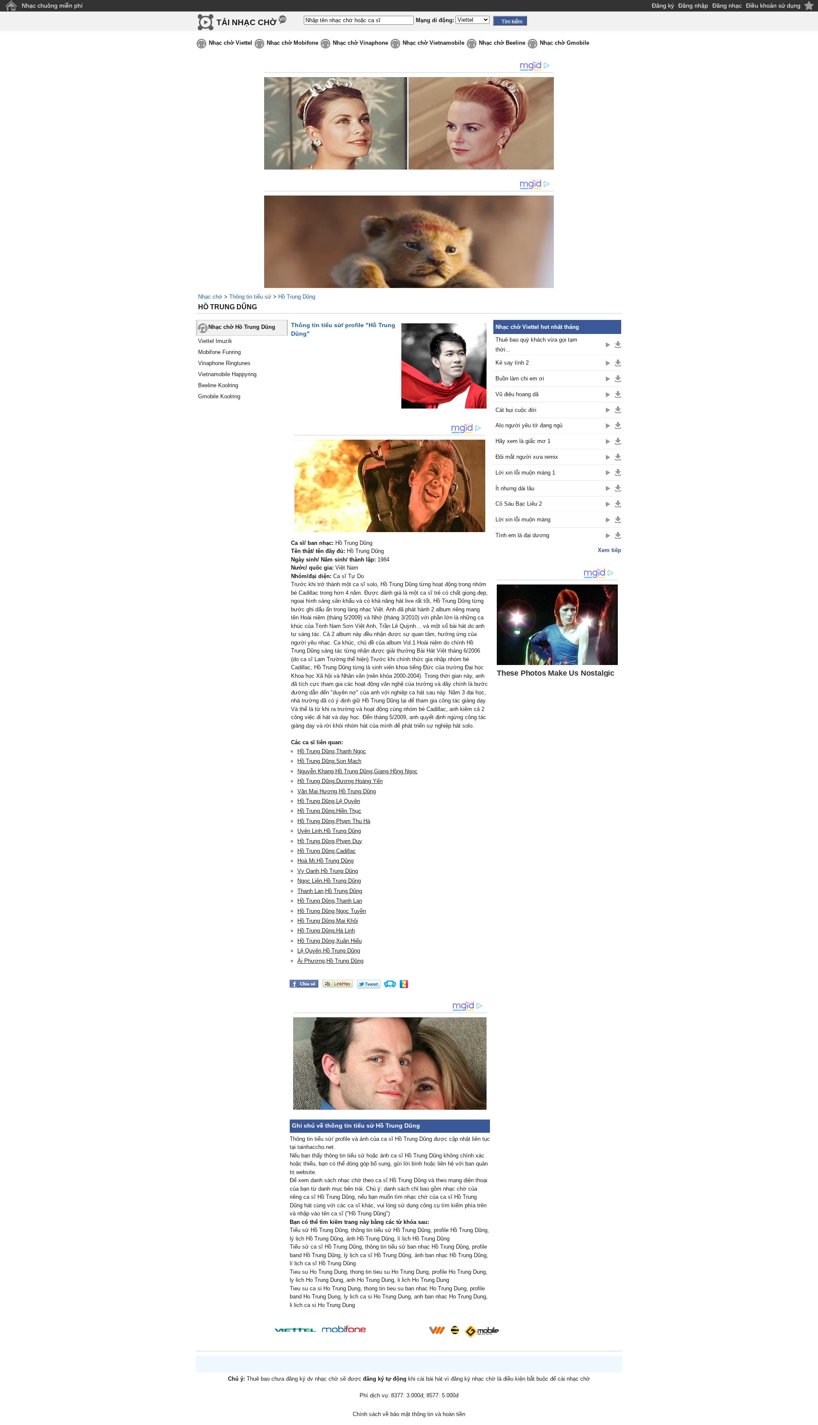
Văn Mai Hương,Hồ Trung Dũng (336, 791)
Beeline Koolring (218, 385)
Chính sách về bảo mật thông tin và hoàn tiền (409, 1414)
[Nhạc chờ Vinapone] (397, 1332)
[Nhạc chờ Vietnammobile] (436, 1330)
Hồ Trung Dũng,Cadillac (326, 851)
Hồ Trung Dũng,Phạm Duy (329, 841)
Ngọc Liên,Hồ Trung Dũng (329, 881)
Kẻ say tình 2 (512, 363)
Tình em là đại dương (522, 535)
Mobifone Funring (219, 352)
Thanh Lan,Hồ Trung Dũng (329, 891)
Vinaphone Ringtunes (224, 363)
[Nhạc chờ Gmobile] (481, 1331)
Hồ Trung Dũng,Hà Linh (326, 930)
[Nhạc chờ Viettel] (295, 1329)
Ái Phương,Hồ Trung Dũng (330, 961)
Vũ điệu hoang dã (517, 394)
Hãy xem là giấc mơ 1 (522, 441)
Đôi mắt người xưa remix (526, 457)
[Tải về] (618, 344)
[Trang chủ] (10, 6)
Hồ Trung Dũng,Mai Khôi (327, 921)
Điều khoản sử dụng (773, 5)
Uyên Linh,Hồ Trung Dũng (329, 831)
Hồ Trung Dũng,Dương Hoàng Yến (340, 781)
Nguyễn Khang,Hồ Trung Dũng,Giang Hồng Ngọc (357, 771)
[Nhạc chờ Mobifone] (344, 1329)
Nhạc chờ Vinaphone (360, 43)
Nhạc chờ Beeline (502, 43)
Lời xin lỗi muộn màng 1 (525, 472)
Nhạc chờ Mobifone (292, 43)
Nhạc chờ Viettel (230, 43)
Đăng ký (663, 5)
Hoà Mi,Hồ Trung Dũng (325, 861)
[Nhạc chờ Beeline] (454, 1330)
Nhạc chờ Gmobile (564, 43)
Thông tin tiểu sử (250, 297)
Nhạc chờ (210, 297)
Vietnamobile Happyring (227, 374)
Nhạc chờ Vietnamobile (433, 43)
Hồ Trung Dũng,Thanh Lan (329, 901)
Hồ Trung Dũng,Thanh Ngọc (331, 751)
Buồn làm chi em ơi (519, 378)
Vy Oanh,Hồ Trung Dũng (327, 871)
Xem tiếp (609, 550)
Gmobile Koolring (219, 396)
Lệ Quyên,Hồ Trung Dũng (328, 950)
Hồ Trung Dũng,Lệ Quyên (328, 801)
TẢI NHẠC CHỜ (246, 22)
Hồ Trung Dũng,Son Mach (329, 761)
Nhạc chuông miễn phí (52, 5)
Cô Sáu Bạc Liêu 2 (518, 504)
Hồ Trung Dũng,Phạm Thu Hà (333, 821)
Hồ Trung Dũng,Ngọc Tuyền (331, 911)
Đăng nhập (693, 5)
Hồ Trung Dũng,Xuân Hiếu (329, 941)
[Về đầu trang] (809, 1416)
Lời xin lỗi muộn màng (522, 519)
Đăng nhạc (727, 5)
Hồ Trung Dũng (296, 297)
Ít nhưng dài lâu (514, 488)
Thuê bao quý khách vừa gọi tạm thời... (536, 345)
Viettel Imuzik (215, 341)
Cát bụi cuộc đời (515, 410)
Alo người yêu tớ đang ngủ (528, 425)
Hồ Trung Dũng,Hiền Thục (329, 811)
